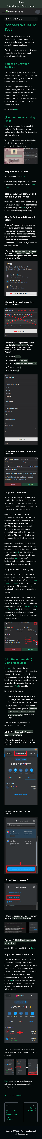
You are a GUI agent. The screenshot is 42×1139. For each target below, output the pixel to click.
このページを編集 (14, 1095)
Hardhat (17, 558)
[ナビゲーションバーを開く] (3, 11)
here (16, 109)
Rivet (6, 126)
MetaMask (8, 668)
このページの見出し (14, 19)
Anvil (17, 552)
